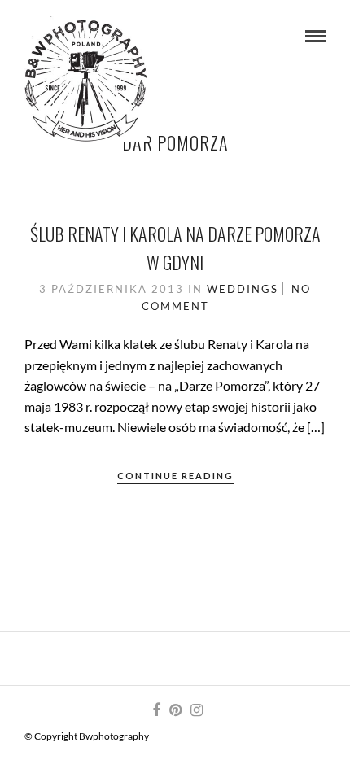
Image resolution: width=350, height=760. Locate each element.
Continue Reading (175, 475)
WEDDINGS (242, 288)
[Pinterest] (175, 710)
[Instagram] (196, 710)
